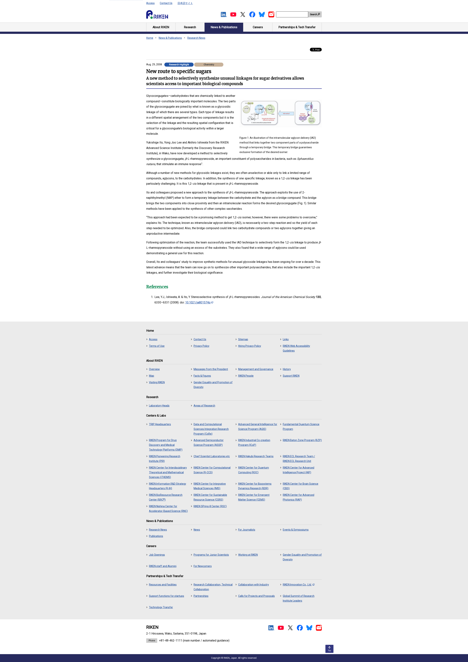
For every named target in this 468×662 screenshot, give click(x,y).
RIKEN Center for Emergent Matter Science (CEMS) (253, 497)
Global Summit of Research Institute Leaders (298, 598)
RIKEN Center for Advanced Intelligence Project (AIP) (298, 470)
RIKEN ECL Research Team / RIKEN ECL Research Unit (299, 459)
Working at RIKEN (248, 554)
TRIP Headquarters (160, 424)
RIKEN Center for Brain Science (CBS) (300, 486)
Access (150, 3)
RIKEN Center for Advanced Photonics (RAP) (298, 497)
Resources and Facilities (163, 584)
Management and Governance (255, 369)
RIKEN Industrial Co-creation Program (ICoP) (254, 442)
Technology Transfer (161, 607)
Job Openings (157, 554)
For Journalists (246, 529)
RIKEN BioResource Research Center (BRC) (165, 497)
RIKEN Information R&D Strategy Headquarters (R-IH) (167, 486)
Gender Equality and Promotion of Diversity (213, 385)
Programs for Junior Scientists (211, 554)
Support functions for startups (166, 595)
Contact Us (166, 3)
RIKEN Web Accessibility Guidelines (296, 348)
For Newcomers (203, 566)
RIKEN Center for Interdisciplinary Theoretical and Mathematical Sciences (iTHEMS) (168, 472)
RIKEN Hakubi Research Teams (255, 456)
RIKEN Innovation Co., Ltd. (297, 584)
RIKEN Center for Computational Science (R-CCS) (212, 470)
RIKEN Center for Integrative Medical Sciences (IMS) (210, 486)
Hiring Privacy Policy (249, 345)
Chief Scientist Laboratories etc (212, 456)
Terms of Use (157, 345)
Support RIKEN (291, 375)
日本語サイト (185, 3)
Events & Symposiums (296, 529)
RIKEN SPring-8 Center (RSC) (210, 506)
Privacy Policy (201, 345)
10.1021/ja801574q (197, 302)
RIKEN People (246, 375)
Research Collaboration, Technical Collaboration (213, 587)
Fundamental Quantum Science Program (301, 426)
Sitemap (243, 339)
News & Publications (170, 37)
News (197, 529)
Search (313, 14)
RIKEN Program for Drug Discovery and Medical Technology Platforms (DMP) (165, 445)
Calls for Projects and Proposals (256, 595)
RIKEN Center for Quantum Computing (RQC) (253, 470)
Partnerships (201, 595)
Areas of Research (204, 405)
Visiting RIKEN (157, 382)
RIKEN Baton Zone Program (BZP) (302, 440)
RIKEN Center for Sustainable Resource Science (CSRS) (210, 497)
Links (286, 339)
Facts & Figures (202, 375)
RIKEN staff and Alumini (162, 566)
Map (151, 375)
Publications (156, 536)
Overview (154, 369)
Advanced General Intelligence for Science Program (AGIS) (257, 426)
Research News (196, 37)
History (287, 369)
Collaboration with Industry (253, 584)
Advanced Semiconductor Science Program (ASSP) (209, 442)
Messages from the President (211, 369)
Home (149, 37)
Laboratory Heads (159, 405)
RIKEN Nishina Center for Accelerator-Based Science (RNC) (168, 508)
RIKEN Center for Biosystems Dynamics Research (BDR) (254, 486)
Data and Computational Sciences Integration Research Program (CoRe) (211, 429)
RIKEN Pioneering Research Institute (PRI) (164, 459)
